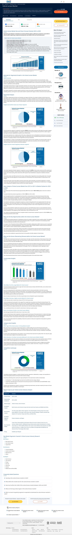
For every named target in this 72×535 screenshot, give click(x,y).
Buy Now (61, 11)
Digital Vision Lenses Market (14, 510)
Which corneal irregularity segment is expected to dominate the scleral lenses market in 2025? (27, 493)
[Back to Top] (69, 526)
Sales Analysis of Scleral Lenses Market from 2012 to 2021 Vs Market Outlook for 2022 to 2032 (61, 41)
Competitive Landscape (57, 54)
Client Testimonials (42, 530)
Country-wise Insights (57, 50)
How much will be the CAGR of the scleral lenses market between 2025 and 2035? (26, 485)
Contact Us (34, 532)
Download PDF (61, 25)
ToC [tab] (19, 19)
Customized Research (23, 529)
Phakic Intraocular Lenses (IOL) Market (43, 511)
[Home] (3, 4)
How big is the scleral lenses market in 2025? (16, 478)
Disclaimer (48, 529)
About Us (33, 529)
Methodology (61, 67)
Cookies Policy (49, 531)
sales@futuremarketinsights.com (31, 525)
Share (41, 71)
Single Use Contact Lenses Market (58, 511)
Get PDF (40, 501)
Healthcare (6, 4)
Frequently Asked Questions (58, 62)
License (33, 15)
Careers (38, 529)
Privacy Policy (61, 529)
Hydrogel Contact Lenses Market (28, 511)
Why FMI (42, 529)
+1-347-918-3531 (41, 525)
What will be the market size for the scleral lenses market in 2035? (22, 481)
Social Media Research (24, 530)
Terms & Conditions (54, 529)
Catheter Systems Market (13, 514)
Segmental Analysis (57, 38)
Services (12, 527)
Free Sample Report (61, 21)
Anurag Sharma (13, 15)
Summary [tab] (8, 19)
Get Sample (16, 501)
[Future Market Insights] (9, 1)
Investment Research (15, 530)
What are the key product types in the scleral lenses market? (20, 488)
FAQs (53, 531)
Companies (29, 19)
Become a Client (34, 530)
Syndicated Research (15, 529)
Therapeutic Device (13, 4)
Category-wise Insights (57, 52)
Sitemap (56, 531)
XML (59, 531)
